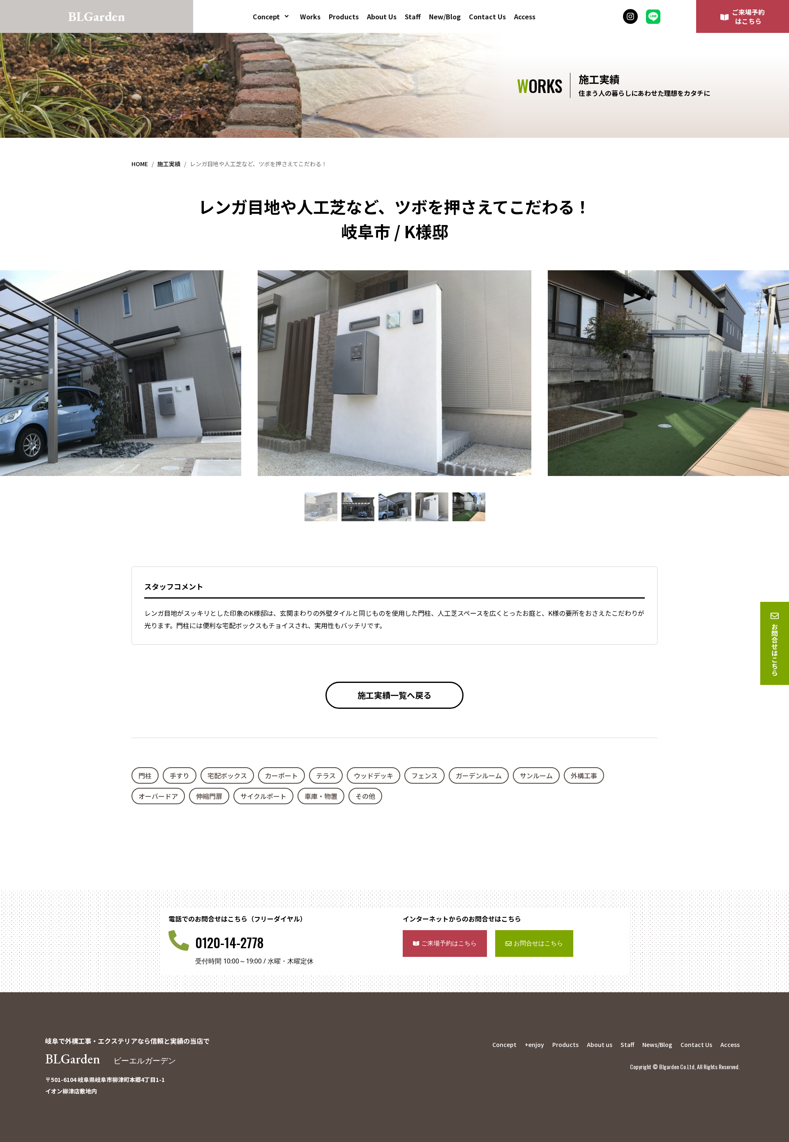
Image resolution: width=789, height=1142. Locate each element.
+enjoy (534, 1044)
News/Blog (657, 1044)
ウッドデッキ (373, 775)
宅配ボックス (227, 775)
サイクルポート (263, 796)
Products (344, 16)
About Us (382, 16)
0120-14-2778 (229, 942)
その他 (365, 796)
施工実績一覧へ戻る (394, 695)
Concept (266, 16)
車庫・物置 (321, 796)
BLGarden (110, 1059)
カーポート (281, 775)
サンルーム (536, 775)
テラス (326, 775)
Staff (413, 16)
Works (310, 16)
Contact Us (487, 16)
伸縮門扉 (209, 796)
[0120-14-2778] (178, 940)
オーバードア (158, 796)
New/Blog (445, 16)
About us (599, 1044)
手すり (179, 775)
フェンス (424, 775)
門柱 (145, 775)
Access (524, 16)
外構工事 (584, 775)
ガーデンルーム (479, 775)
